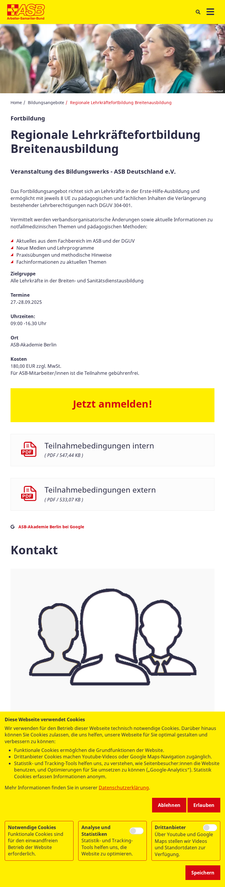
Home (16, 102)
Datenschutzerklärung (124, 787)
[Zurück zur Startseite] (26, 12)
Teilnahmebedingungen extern (100, 490)
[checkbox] (136, 830)
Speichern (202, 872)
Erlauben (203, 805)
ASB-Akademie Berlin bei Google (51, 526)
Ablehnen (169, 805)
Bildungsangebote (46, 102)
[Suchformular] (198, 12)
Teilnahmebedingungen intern (99, 446)
